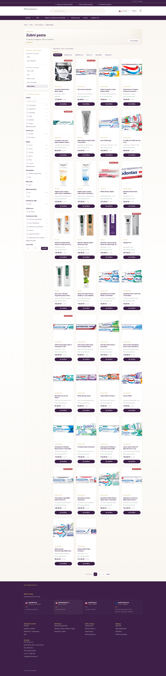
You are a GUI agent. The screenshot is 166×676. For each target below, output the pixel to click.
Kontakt (26, 626)
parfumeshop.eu (90, 634)
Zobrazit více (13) (31, 126)
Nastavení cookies (60, 631)
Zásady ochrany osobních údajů (64, 628)
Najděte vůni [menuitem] (95, 18)
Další (108, 574)
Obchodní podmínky (60, 626)
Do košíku (63, 104)
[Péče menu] (42, 18)
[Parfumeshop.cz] (30, 11)
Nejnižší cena (68, 55)
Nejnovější (98, 55)
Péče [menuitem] (37, 18)
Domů (26, 25)
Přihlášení (118, 631)
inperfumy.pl (89, 631)
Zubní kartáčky (31, 82)
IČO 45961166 (28, 648)
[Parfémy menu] (33, 18)
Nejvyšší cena (79, 55)
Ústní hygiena (39, 25)
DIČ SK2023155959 (30, 651)
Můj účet (118, 626)
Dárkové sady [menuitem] (75, 18)
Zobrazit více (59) (31, 240)
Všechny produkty (121, 634)
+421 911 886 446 (29, 653)
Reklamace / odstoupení (31, 631)
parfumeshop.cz (90, 628)
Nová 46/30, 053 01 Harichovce (34, 645)
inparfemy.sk (89, 626)
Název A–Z (89, 55)
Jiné (28, 75)
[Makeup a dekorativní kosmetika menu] (68, 18)
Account (140, 1)
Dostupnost (108, 55)
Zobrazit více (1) (30, 166)
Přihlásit (134, 11)
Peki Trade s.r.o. (29, 642)
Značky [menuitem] (85, 18)
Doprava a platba (29, 628)
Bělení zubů (31, 78)
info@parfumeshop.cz (31, 656)
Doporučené (57, 55)
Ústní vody (30, 71)
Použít (44, 248)
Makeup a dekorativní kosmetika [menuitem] (55, 18)
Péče (31, 25)
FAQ (25, 634)
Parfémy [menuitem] (28, 18)
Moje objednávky (120, 628)
